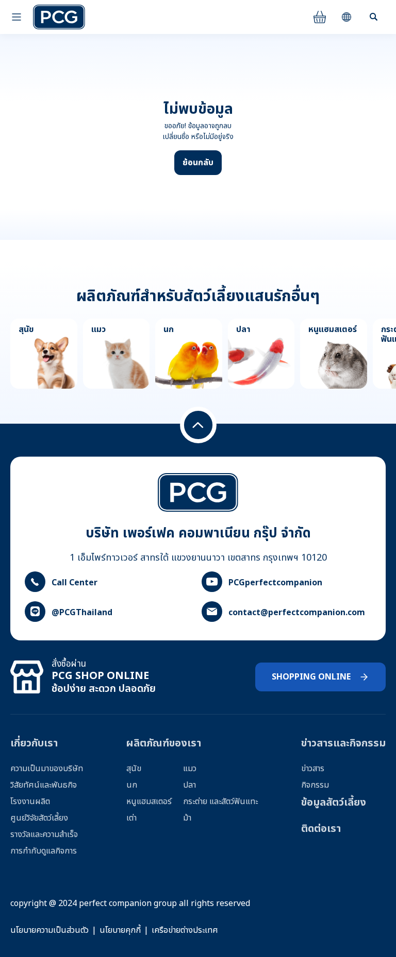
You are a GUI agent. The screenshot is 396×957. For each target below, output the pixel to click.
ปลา (189, 785)
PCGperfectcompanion (275, 583)
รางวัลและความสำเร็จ (44, 834)
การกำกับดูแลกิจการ (43, 851)
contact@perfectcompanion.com (296, 612)
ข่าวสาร (312, 768)
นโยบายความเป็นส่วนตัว (49, 930)
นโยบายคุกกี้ (120, 930)
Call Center (74, 583)
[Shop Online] (319, 17)
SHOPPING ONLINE (311, 677)
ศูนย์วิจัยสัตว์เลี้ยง (39, 818)
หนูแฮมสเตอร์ (149, 801)
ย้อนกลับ (198, 162)
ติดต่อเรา (321, 829)
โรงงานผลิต (30, 801)
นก (131, 785)
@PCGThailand (82, 612)
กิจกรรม (315, 785)
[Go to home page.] (59, 17)
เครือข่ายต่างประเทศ (185, 930)
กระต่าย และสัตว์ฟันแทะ (220, 801)
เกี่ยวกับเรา (34, 743)
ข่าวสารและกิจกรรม (343, 743)
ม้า (187, 818)
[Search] (373, 17)
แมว (189, 768)
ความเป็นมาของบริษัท (46, 768)
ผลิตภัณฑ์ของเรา (163, 743)
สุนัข (133, 768)
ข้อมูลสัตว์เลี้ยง (333, 802)
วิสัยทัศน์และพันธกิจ (43, 785)
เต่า (131, 818)
